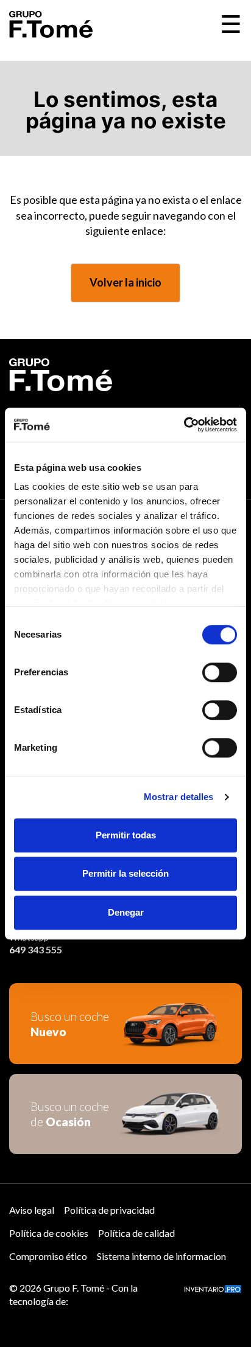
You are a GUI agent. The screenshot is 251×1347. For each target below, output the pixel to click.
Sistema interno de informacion (161, 1256)
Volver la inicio (125, 282)
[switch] (219, 672)
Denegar (126, 912)
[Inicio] (51, 24)
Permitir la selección (125, 873)
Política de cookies (48, 1233)
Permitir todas (126, 835)
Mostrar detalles (179, 797)
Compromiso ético (48, 1256)
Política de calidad (136, 1233)
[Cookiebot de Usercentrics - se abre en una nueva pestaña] (183, 425)
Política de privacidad (109, 1210)
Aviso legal (31, 1210)
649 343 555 (35, 949)
